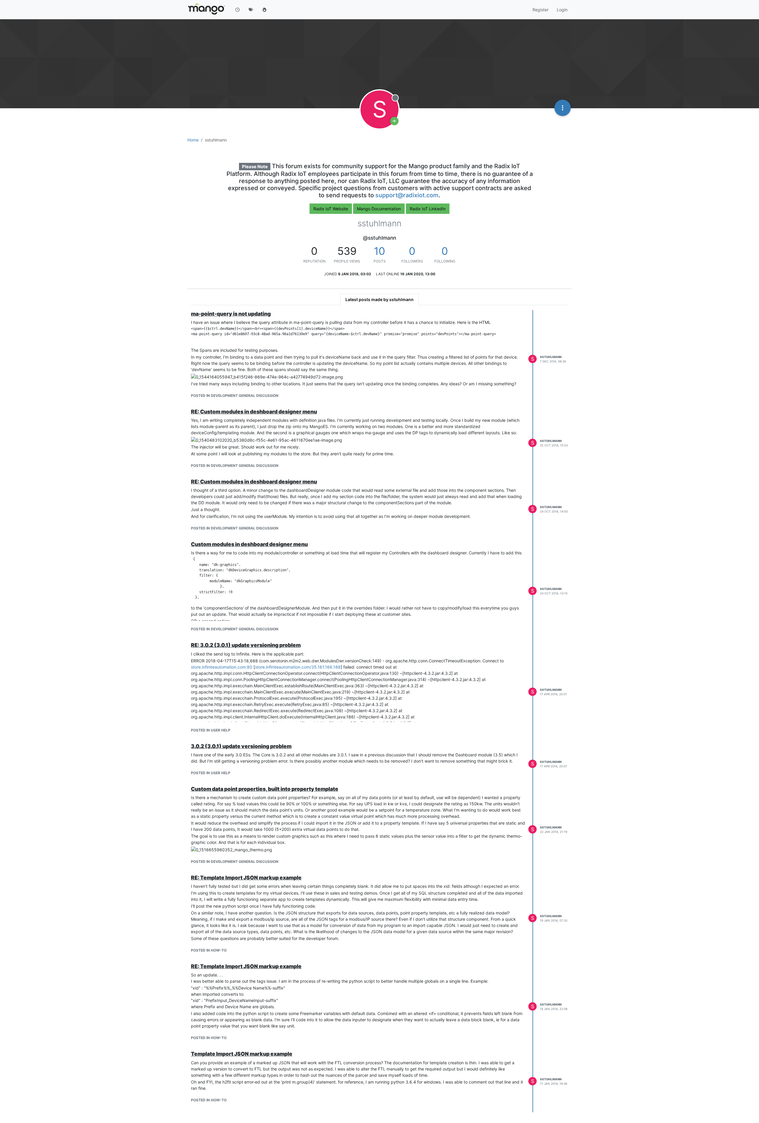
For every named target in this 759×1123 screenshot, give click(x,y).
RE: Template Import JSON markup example (246, 877)
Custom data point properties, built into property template (264, 789)
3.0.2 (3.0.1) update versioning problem (241, 746)
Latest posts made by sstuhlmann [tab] (379, 299)
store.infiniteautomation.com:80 (221, 666)
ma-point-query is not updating (231, 314)
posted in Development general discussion (234, 395)
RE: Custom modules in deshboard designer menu (254, 411)
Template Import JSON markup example (241, 1054)
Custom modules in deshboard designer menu (249, 544)
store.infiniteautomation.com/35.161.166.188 (298, 666)
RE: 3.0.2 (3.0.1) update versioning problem (246, 645)
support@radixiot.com (407, 195)
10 (379, 251)
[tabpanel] (379, 711)
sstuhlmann (551, 357)
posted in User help (210, 730)
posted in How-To (209, 950)
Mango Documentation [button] (379, 208)
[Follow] (394, 121)
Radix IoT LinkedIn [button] (428, 208)
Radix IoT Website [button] (330, 208)
